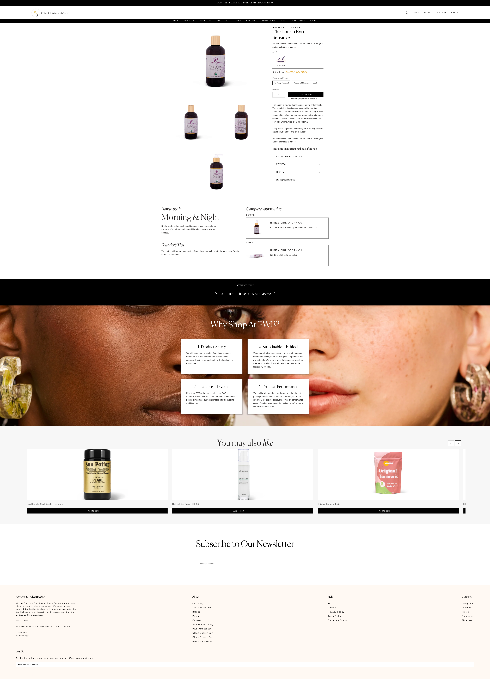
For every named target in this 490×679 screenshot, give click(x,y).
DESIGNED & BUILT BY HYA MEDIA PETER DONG (40, 675)
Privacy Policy (336, 612)
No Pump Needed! (281, 83)
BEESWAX (281, 164)
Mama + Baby (268, 21)
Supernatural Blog (202, 624)
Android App (22, 635)
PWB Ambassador (202, 629)
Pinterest (467, 620)
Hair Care (222, 21)
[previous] (451, 443)
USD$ (415, 13)
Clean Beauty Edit (202, 633)
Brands (196, 612)
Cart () (454, 12)
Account (441, 12)
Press (195, 616)
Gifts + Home (298, 21)
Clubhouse (468, 616)
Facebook (467, 608)
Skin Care (189, 21)
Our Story (197, 603)
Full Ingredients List (285, 180)
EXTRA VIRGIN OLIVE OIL (289, 156)
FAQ (330, 603)
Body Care (205, 21)
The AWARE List (201, 608)
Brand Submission (202, 641)
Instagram (467, 603)
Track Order (334, 616)
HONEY (280, 172)
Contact (332, 608)
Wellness (251, 21)
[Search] (407, 12)
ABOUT (313, 21)
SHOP (176, 21)
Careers (196, 620)
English (427, 13)
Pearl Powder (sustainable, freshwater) (45, 504)
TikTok (465, 612)
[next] (458, 443)
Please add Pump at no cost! (305, 83)
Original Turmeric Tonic (329, 504)
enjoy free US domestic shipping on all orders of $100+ (245, 3)
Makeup (237, 21)
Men (283, 21)
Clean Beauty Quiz (203, 637)
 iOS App (21, 632)
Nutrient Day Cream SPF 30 (185, 504)
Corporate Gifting (338, 620)
